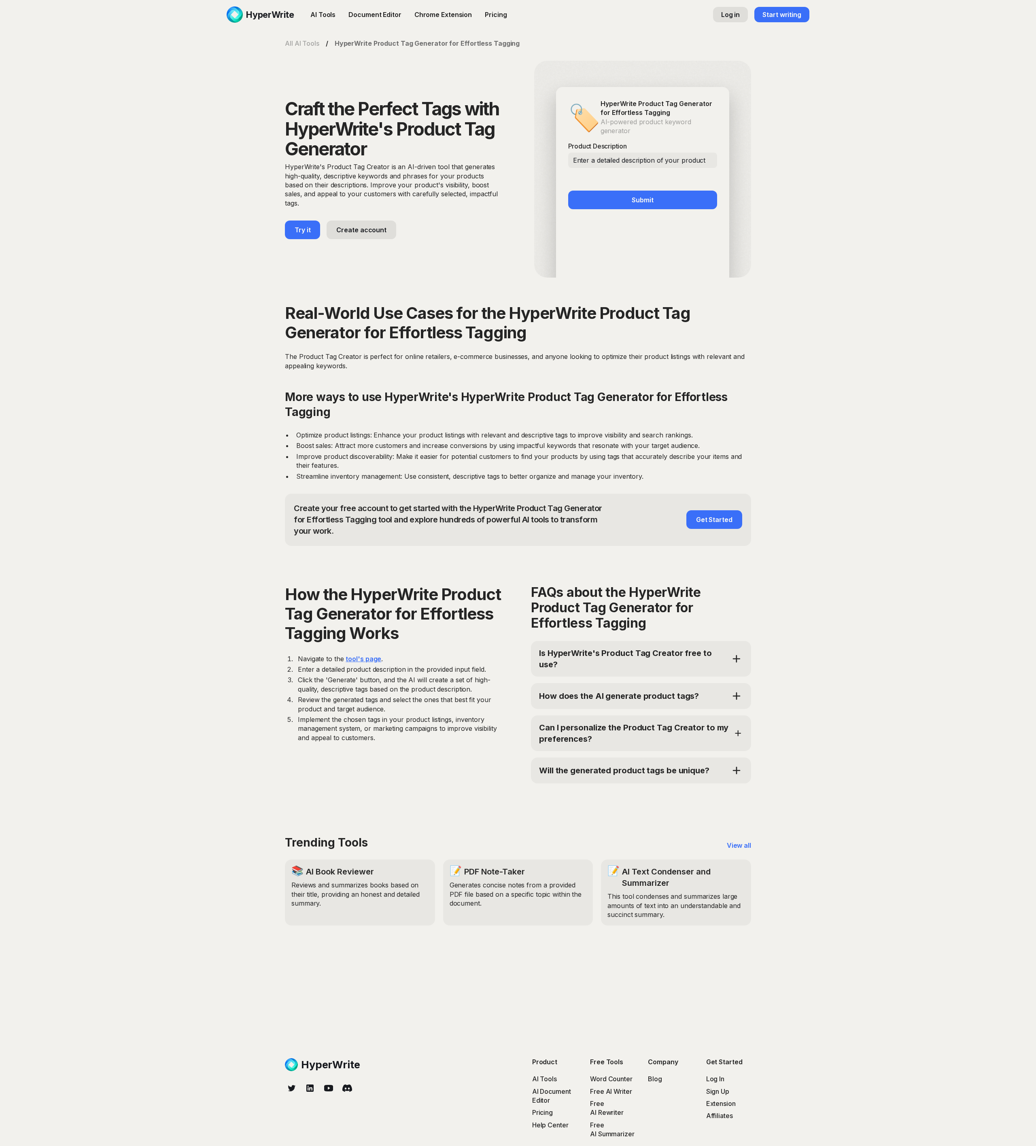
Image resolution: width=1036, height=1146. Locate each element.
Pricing (496, 15)
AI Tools (322, 15)
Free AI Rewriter (607, 1107)
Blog (655, 1079)
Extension (721, 1103)
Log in (730, 15)
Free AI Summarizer (612, 1129)
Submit (642, 200)
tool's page (363, 659)
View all (739, 845)
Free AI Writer (611, 1091)
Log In (715, 1079)
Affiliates (719, 1116)
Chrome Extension (443, 15)
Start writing (781, 15)
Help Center (550, 1125)
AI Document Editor (551, 1095)
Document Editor (374, 15)
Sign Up (717, 1091)
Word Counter (611, 1079)
